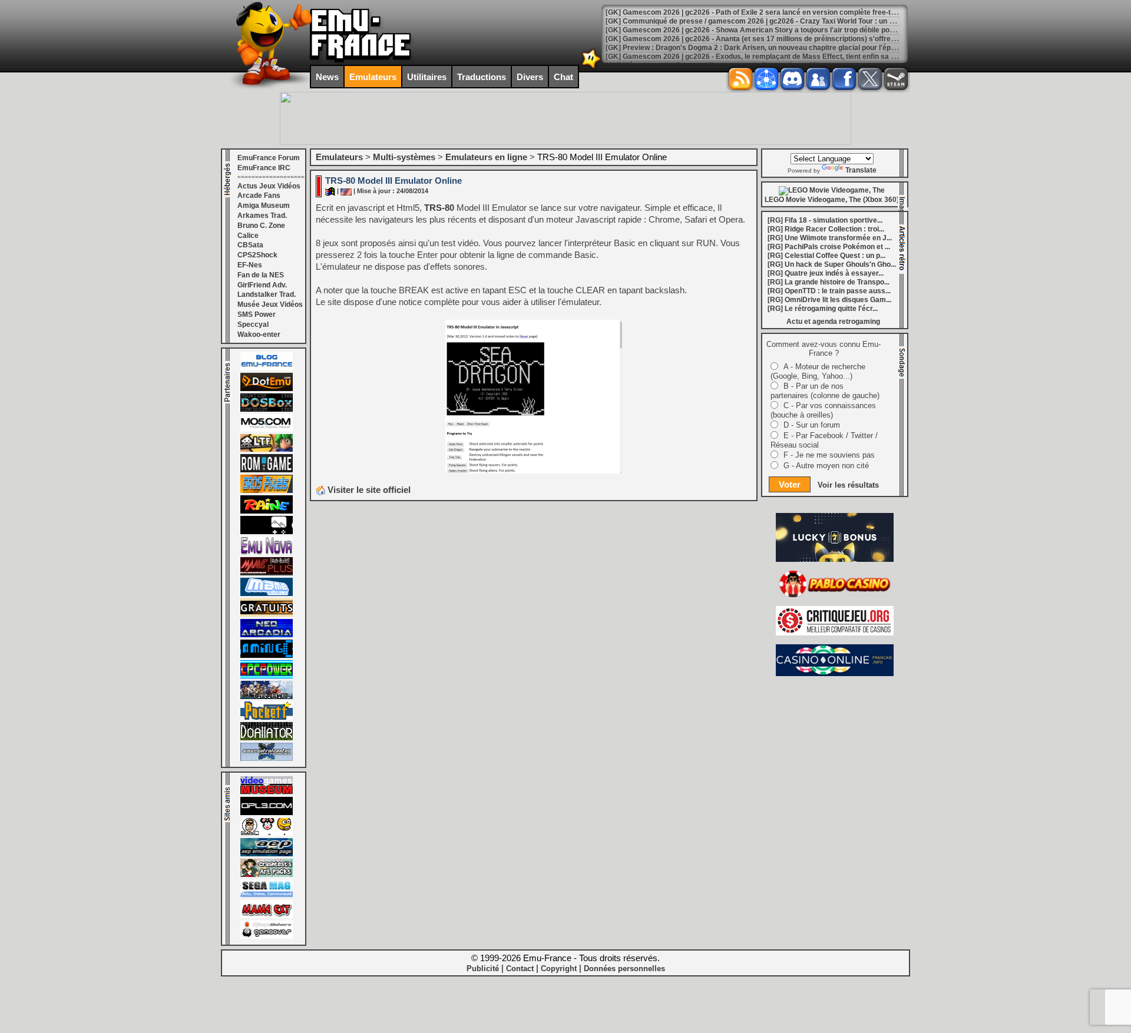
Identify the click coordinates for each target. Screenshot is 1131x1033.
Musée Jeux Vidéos (270, 304)
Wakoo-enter (258, 334)
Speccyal (253, 324)
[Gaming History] (266, 655)
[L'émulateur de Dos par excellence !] (266, 409)
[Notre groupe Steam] (896, 79)
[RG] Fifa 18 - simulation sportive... (825, 220)
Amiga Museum (263, 205)
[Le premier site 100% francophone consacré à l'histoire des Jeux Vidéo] (266, 490)
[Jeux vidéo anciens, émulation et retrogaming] (266, 552)
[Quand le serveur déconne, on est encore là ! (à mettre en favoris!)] (266, 368)
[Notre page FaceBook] (844, 79)
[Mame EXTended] (266, 916)
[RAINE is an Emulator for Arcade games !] (266, 511)
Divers (530, 77)
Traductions (481, 77)
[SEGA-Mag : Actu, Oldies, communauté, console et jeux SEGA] (266, 895)
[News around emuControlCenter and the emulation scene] (266, 758)
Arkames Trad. (262, 215)
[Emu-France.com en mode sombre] (591, 67)
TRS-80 (439, 208)
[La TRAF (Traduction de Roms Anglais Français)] (266, 697)
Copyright (559, 968)
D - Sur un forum (811, 425)
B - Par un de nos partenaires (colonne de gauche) (824, 391)
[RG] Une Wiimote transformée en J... (830, 238)
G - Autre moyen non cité (826, 465)
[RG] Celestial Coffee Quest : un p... (826, 255)
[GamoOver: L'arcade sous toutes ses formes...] (266, 936)
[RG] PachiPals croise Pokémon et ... (829, 247)
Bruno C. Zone (261, 225)
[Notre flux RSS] (740, 79)
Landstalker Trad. (266, 294)
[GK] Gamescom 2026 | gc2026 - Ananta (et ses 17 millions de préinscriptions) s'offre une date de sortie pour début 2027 (807, 39)
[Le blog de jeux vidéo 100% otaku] (266, 532)
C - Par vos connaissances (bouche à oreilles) (823, 410)
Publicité (483, 968)
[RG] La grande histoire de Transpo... (828, 282)
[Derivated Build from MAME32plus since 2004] (266, 573)
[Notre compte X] (870, 79)
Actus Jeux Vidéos (268, 186)
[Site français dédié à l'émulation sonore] (266, 813)
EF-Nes (249, 265)
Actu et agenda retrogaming (833, 321)
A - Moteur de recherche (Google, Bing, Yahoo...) (817, 371)
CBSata (250, 245)
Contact (520, 968)
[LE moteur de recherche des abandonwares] (266, 614)
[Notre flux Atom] (766, 79)
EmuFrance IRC (263, 168)
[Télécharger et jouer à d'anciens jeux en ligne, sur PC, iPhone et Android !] (266, 389)
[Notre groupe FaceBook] (818, 79)
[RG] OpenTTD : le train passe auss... (829, 291)
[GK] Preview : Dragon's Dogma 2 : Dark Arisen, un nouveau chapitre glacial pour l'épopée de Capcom (776, 48)
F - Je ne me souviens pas (829, 455)
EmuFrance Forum (268, 158)
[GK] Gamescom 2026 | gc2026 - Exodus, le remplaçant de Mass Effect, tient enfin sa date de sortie (771, 56)
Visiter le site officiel (368, 490)
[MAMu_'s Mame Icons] (266, 833)
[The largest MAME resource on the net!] (266, 594)
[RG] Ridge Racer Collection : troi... (826, 229)
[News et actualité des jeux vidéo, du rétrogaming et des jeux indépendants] (266, 470)
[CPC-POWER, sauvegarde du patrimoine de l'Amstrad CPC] (266, 676)
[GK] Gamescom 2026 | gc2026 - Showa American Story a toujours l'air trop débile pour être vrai (766, 30)
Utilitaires (427, 77)
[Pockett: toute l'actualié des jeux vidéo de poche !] (266, 717)
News (327, 77)
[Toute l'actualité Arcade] (266, 635)
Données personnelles (624, 968)
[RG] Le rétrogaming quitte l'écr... (823, 308)
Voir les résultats (848, 485)
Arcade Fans (258, 195)
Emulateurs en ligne (486, 157)
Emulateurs (372, 77)
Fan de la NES (260, 275)
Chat (563, 77)
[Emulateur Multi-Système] (266, 738)
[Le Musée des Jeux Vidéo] (266, 792)
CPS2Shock (257, 255)
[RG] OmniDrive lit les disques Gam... (829, 300)
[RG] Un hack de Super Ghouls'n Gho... (832, 264)
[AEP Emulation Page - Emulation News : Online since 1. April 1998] (266, 854)
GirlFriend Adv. (262, 285)
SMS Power (256, 314)
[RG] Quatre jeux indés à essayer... (826, 273)
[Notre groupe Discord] (792, 79)
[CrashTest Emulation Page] (266, 874)
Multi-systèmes (404, 157)
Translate (861, 170)
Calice (248, 235)
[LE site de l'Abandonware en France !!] (266, 449)
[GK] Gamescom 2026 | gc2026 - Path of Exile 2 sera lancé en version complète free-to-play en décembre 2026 (790, 12)
